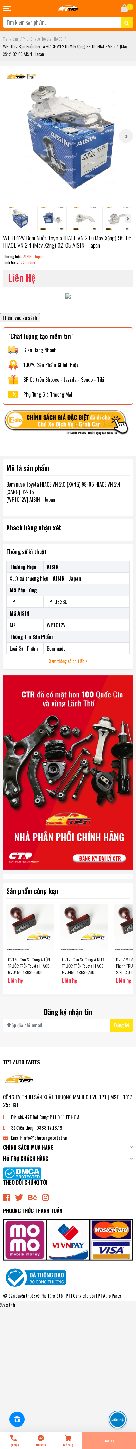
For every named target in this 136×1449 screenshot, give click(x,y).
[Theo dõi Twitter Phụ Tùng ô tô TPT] (19, 1197)
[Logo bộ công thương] (34, 1277)
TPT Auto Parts (108, 1295)
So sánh (7, 1305)
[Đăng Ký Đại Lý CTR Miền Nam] (68, 772)
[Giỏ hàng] (125, 8)
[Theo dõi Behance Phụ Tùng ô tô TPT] (32, 1197)
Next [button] (126, 136)
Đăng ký (121, 1025)
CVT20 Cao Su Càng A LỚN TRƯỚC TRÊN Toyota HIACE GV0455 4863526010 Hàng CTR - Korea (29, 968)
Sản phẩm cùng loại (32, 890)
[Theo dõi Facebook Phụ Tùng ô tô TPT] (6, 1197)
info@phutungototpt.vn (44, 1137)
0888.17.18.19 (49, 1127)
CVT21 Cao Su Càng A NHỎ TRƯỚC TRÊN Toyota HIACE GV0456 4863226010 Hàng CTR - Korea (83, 968)
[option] (68, 136)
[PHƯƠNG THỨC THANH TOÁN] (68, 1239)
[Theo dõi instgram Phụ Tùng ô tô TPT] (45, 1197)
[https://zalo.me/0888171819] (68, 424)
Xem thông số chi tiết (67, 661)
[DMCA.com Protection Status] (22, 1172)
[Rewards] (17, 1419)
